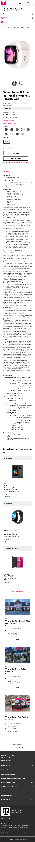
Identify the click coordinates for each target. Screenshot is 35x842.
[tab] (7, 171)
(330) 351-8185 (11, 726)
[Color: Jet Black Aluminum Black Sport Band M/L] (17, 134)
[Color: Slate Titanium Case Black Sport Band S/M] (23, 134)
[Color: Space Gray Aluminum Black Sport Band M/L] (11, 129)
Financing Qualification (9, 123)
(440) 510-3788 (11, 679)
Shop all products (17, 591)
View (17, 639)
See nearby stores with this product (20, 162)
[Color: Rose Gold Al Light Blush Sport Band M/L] (11, 134)
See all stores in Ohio (17, 748)
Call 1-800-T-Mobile (15, 158)
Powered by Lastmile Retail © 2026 (17, 839)
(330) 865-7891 (11, 631)
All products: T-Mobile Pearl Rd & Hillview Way (16, 27)
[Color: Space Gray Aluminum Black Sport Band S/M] (6, 134)
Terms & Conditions (8, 120)
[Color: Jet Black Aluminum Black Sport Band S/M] (6, 129)
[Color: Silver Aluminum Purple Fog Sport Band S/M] (17, 129)
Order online (15, 153)
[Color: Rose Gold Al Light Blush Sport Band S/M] (23, 129)
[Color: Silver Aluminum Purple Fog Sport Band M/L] (28, 129)
